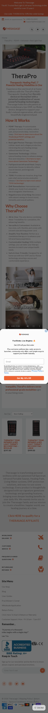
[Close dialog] (46, 331)
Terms (6, 373)
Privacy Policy (37, 371)
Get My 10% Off (24, 378)
